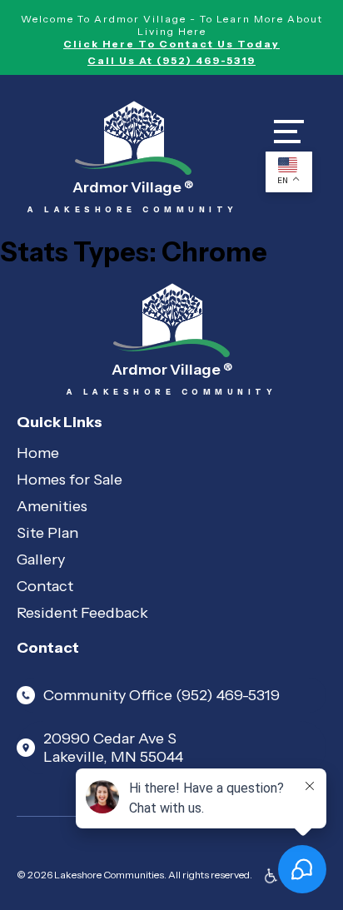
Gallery (41, 559)
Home (38, 453)
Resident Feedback (82, 613)
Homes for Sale (69, 479)
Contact (45, 586)
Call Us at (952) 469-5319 (171, 60)
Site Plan (47, 533)
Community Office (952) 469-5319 (161, 695)
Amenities (52, 506)
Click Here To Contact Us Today (171, 43)
